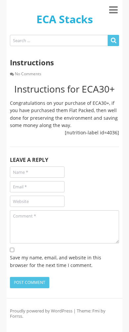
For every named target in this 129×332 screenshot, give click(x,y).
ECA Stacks (64, 19)
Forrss (16, 316)
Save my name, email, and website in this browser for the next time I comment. (55, 261)
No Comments (28, 74)
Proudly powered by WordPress (41, 311)
